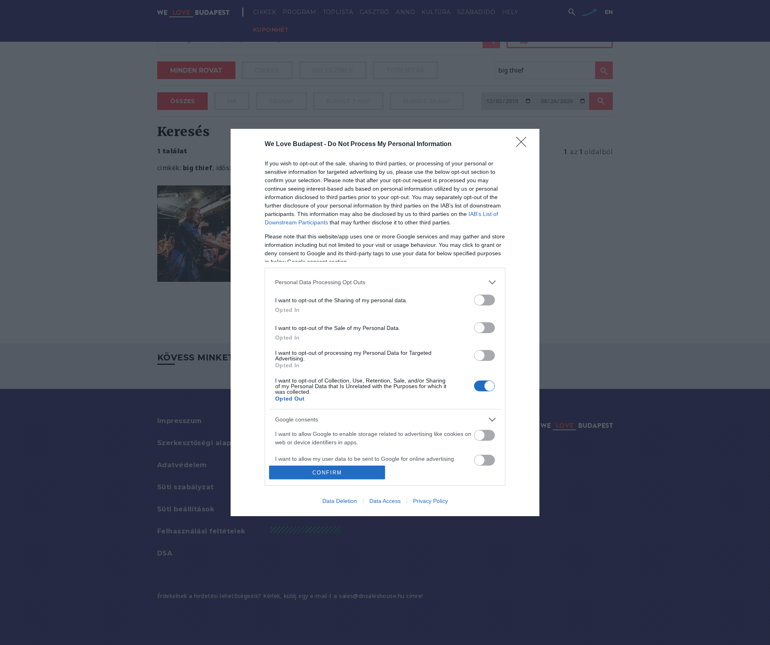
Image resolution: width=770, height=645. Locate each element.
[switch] (484, 300)
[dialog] (385, 322)
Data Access (385, 501)
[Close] (523, 144)
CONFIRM (327, 473)
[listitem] (385, 282)
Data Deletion (339, 501)
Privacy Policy (430, 501)
